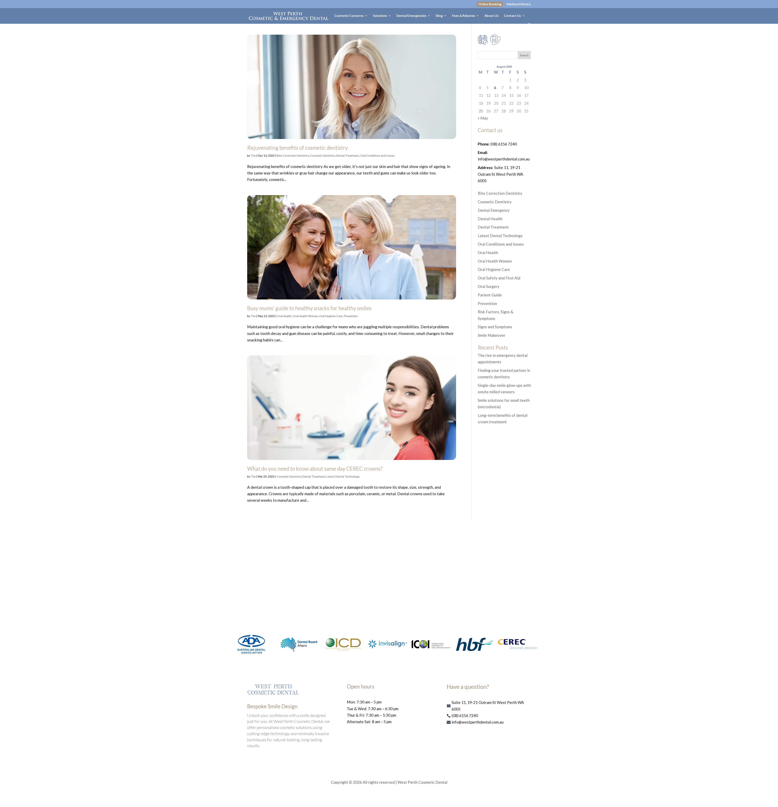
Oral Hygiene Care (330, 316)
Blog (439, 15)
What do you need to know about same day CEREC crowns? (315, 468)
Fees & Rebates (463, 15)
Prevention (351, 316)
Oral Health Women (305, 316)
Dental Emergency (494, 210)
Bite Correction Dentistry (293, 155)
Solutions (380, 15)
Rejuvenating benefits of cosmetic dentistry (297, 147)
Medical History (519, 4)
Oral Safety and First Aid (499, 278)
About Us (491, 15)
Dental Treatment (347, 155)
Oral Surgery (488, 286)
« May (483, 118)
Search (524, 55)
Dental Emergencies (411, 15)
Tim (253, 155)
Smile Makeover (491, 335)
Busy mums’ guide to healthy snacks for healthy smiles (309, 308)
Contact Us (512, 15)
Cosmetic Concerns (349, 15)
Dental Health (490, 218)
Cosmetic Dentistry (322, 155)
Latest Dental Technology (343, 476)
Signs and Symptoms (495, 326)
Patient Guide (490, 295)
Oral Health (284, 316)
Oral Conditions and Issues (377, 155)
